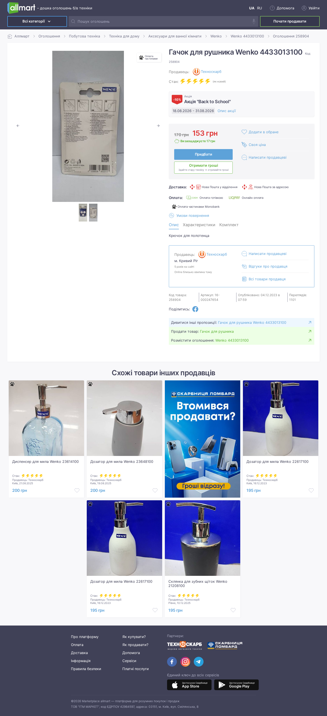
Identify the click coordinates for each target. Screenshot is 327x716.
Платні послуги (135, 669)
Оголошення (49, 36)
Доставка (79, 652)
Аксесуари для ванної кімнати (175, 36)
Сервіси (129, 661)
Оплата (77, 644)
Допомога (131, 652)
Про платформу (85, 636)
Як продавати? (135, 644)
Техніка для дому (124, 36)
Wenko (216, 36)
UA (251, 8)
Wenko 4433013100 (247, 36)
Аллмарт (22, 36)
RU (259, 8)
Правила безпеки (86, 669)
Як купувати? (134, 636)
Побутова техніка (84, 36)
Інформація (81, 661)
